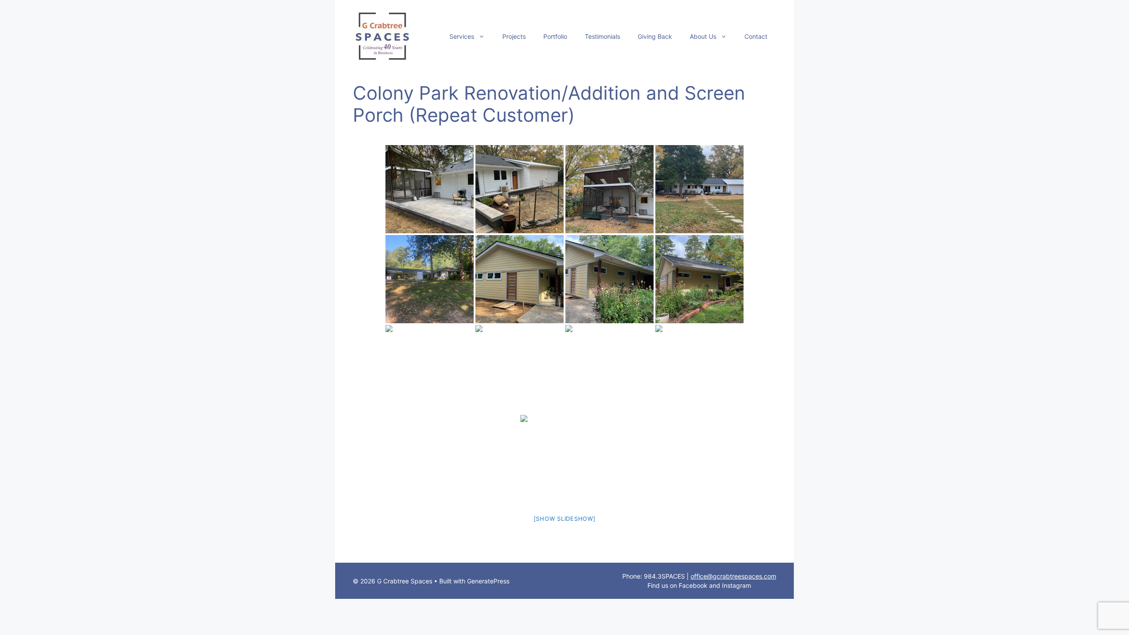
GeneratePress (488, 581)
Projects (514, 36)
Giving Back (655, 36)
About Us (703, 36)
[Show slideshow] (565, 518)
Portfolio (555, 36)
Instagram (736, 585)
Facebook (693, 585)
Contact (755, 36)
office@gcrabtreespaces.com (733, 576)
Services (461, 36)
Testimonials (602, 36)
